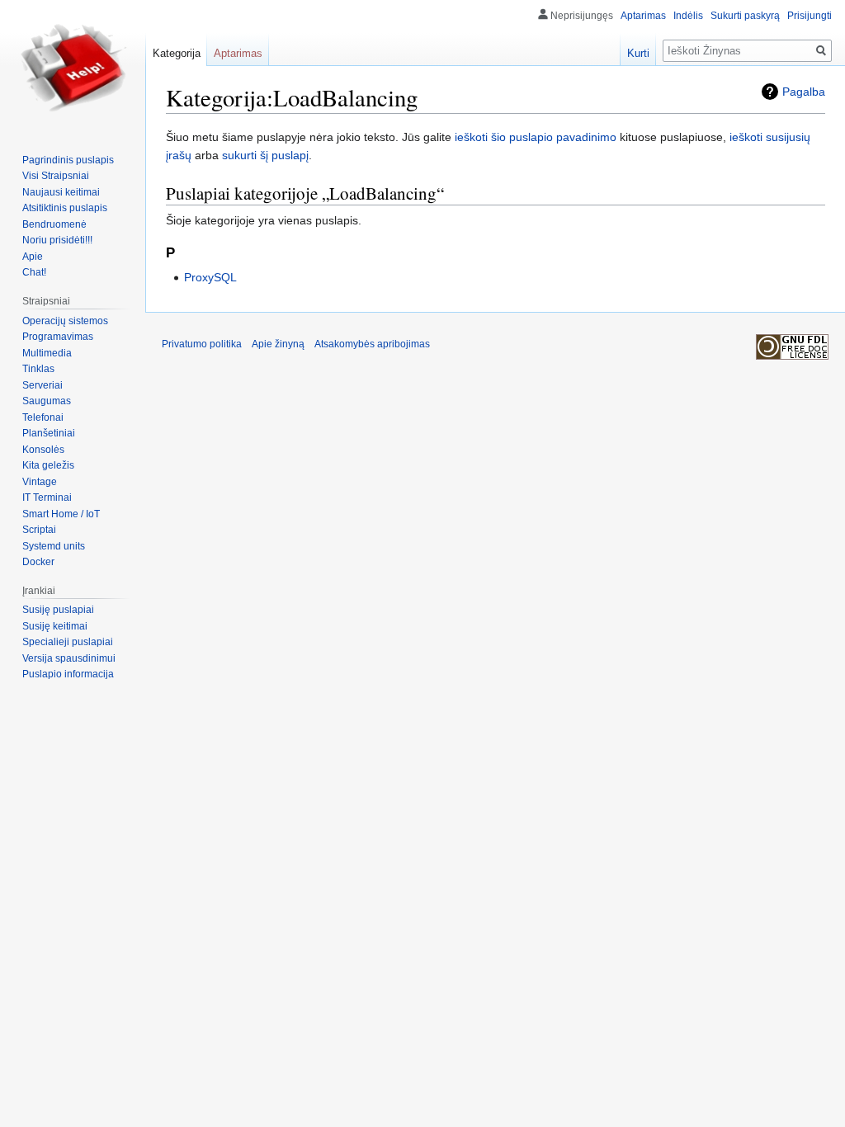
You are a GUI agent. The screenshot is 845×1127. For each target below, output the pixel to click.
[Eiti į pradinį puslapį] (73, 66)
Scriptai (39, 529)
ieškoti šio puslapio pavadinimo (535, 137)
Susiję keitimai (54, 626)
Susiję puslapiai (58, 609)
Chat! (34, 272)
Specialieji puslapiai (67, 642)
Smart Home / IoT (61, 514)
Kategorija (177, 53)
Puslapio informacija (68, 674)
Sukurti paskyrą (745, 15)
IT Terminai (47, 497)
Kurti (638, 53)
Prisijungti (809, 15)
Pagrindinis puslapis (68, 160)
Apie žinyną (278, 344)
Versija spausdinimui (69, 658)
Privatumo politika (202, 344)
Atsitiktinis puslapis (64, 208)
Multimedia (47, 353)
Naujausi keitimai (61, 192)
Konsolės (43, 449)
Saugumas (46, 401)
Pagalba (803, 91)
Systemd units (53, 546)
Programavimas (57, 336)
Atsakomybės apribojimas (372, 344)
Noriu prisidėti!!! (57, 240)
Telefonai (43, 417)
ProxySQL (210, 277)
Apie (32, 256)
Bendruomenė (54, 224)
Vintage (39, 482)
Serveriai (42, 385)
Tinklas (38, 369)
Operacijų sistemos (65, 321)
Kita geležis (48, 465)
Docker (38, 562)
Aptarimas (643, 15)
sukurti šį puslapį (265, 155)
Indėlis (688, 15)
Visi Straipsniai (55, 176)
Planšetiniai (48, 433)
